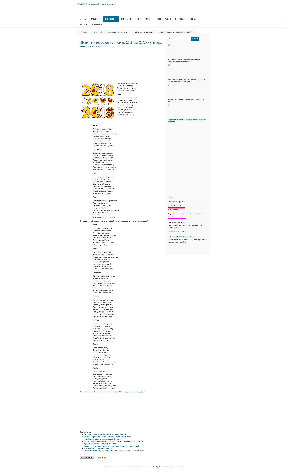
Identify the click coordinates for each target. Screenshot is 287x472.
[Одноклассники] (100, 457)
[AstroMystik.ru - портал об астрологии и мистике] (96, 4)
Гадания (95, 19)
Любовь (96, 129)
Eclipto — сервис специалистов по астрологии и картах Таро (107, 437)
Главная (83, 19)
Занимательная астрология (118, 32)
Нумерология (127, 19)
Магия (82, 24)
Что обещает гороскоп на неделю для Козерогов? (103, 439)
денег (121, 112)
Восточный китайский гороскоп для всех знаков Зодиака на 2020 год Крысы (113, 441)
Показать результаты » (177, 231)
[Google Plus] (105, 457)
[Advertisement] (121, 65)
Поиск (195, 39)
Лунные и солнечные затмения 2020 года (100, 444)
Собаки (123, 83)
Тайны (168, 19)
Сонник (157, 19)
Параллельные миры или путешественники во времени (187, 121)
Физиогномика (143, 19)
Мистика (179, 19)
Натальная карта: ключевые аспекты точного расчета (105, 434)
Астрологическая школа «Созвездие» (98, 448)
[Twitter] (98, 457)
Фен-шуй (193, 19)
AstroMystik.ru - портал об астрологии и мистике (168, 467)
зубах (97, 165)
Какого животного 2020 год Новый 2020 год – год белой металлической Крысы (114, 451)
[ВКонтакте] (95, 457)
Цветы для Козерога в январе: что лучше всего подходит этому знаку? (111, 446)
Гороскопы (110, 19)
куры (103, 312)
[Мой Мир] (102, 457)
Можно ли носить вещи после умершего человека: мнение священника (184, 60)
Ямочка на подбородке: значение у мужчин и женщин (186, 101)
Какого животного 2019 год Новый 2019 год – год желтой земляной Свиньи (186, 80)
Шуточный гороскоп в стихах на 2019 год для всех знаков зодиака (119, 392)
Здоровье (96, 24)
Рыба (95, 368)
